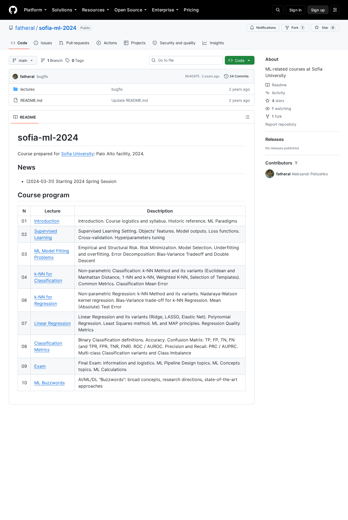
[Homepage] (13, 9)
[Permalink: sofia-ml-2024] (14, 137)
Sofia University (77, 153)
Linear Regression (52, 323)
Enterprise (163, 9)
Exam (40, 366)
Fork (297, 28)
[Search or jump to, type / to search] (278, 9)
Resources (93, 9)
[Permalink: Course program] (14, 195)
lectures (27, 89)
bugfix (42, 76)
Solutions (62, 9)
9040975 (192, 76)
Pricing (191, 9)
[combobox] (188, 60)
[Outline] (247, 117)
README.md (31, 100)
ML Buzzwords (49, 382)
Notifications (266, 28)
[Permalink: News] (14, 167)
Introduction (46, 221)
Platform (33, 9)
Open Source (128, 9)
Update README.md (129, 100)
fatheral (25, 28)
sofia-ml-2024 (57, 28)
